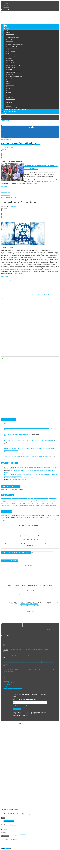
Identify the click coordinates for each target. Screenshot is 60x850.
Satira (7, 95)
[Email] (30, 154)
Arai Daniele (9, 32)
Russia (31, 503)
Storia (7, 100)
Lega (20, 501)
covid (14, 500)
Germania (33, 500)
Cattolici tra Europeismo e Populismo (14, 44)
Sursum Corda (53, 503)
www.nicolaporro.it (51, 505)
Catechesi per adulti (10, 111)
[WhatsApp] (30, 155)
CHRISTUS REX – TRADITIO (11, 48)
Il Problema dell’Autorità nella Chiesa (15, 109)
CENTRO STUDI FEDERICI (11, 46)
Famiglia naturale (10, 62)
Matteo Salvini (48, 501)
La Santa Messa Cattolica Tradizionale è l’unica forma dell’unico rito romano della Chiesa (26, 428)
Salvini (36, 503)
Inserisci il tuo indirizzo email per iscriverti (24, 699)
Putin (26, 503)
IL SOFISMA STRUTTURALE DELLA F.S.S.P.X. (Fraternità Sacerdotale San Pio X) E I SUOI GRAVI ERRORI (29, 440)
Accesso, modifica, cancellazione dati (13, 688)
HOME (5, 25)
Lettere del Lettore (10, 67)
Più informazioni (13, 835)
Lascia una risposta (5, 195)
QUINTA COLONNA (10, 85)
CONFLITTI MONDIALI (10, 51)
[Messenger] (30, 157)
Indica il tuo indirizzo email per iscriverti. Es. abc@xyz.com (24, 705)
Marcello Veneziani (30, 501)
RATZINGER (8, 88)
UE (13, 505)
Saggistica (8, 92)
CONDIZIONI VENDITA (8, 3)
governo (38, 500)
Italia (15, 501)
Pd (22, 503)
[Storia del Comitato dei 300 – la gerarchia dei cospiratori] (31, 431)
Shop (5, 1)
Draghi (18, 500)
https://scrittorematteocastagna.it (41, 294)
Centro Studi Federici (43, 498)
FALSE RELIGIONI (9, 60)
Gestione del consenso (9, 820)
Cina (10, 500)
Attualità (8, 35)
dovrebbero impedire (19, 271)
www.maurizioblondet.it (40, 505)
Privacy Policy (6, 7)
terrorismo (8, 106)
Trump (3, 505)
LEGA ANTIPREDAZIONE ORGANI (13, 65)
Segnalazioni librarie (10, 99)
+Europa (4, 498)
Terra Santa (8, 104)
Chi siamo (6, 27)
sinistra (41, 503)
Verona (21, 505)
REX (7, 90)
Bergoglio (31, 498)
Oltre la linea (17, 503)
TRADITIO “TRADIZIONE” (11, 107)
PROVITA (8, 83)
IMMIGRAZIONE (9, 64)
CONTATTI (7, 113)
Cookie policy (6, 5)
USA (17, 505)
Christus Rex (4, 500)
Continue (3, 848)
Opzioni (2, 817)
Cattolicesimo (9, 42)
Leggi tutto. (4, 186)
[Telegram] (30, 158)
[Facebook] (30, 151)
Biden (36, 498)
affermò (41, 259)
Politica (8, 79)
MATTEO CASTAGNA (10, 72)
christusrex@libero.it (50, 629)
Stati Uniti (46, 503)
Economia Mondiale (10, 55)
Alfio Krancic (15, 498)
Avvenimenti (9, 37)
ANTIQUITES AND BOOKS (29, 604)
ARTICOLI (6, 28)
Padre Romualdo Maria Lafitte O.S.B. (14, 76)
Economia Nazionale (10, 57)
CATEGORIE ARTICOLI (6, 489)
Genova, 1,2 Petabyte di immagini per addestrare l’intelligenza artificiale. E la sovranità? (26, 456)
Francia (23, 500)
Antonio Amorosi (23, 498)
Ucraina (8, 505)
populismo (8, 81)
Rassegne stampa (10, 86)
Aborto (8, 30)
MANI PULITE (9, 69)
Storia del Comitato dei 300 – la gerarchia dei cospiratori (18, 434)
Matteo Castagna (39, 501)
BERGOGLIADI (9, 39)
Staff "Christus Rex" (14, 147)
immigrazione (9, 501)
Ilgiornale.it (49, 500)
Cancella (8, 848)
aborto (9, 498)
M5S (23, 501)
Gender (28, 500)
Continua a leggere (5, 192)
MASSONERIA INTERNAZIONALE (13, 71)
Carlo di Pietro (9, 41)
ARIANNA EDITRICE (10, 34)
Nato (6, 503)
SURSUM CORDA (9, 102)
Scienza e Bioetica (10, 97)
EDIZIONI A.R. (9, 58)
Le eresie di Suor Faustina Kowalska (25, 477)
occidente (11, 503)
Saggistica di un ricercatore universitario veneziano (17, 93)
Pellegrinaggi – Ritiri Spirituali (12, 78)
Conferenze (9, 50)
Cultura (8, 53)
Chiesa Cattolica (53, 498)
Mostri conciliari (9, 74)
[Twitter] (30, 152)
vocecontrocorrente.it (29, 505)
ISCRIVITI (16, 709)
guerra (43, 500)
